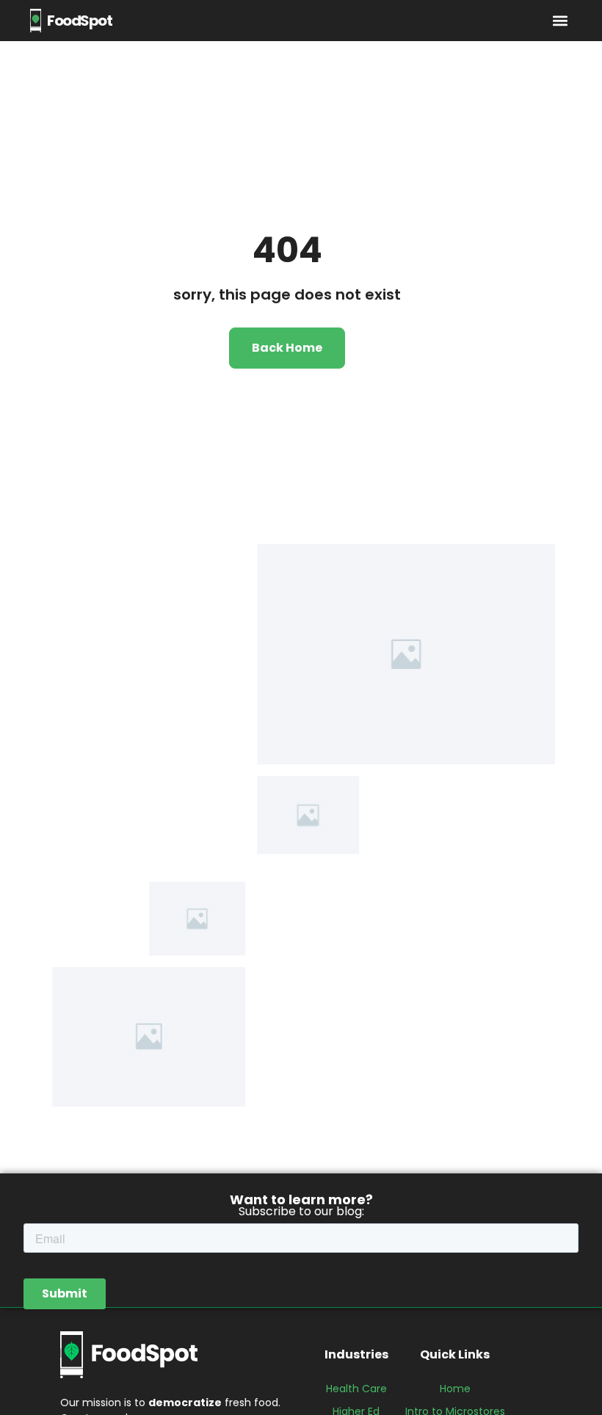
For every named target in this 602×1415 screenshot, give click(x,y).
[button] (560, 21)
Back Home (287, 347)
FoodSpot (79, 20)
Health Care (356, 1388)
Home (455, 1388)
